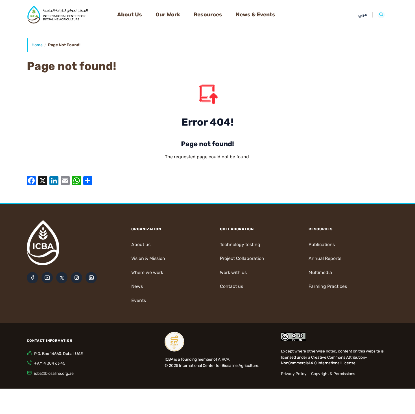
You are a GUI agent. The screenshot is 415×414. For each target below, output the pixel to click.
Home (37, 45)
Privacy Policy (294, 373)
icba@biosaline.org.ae (54, 373)
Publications (322, 244)
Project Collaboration (242, 258)
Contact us (231, 286)
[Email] (65, 180)
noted (331, 351)
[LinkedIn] (53, 180)
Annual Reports (325, 258)
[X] (42, 180)
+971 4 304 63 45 (49, 363)
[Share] (87, 180)
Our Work (168, 14)
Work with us (233, 272)
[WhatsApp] (76, 180)
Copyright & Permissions (333, 373)
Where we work (147, 272)
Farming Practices (328, 286)
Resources (208, 14)
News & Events (255, 14)
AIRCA (223, 359)
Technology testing (240, 244)
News (137, 286)
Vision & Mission (148, 258)
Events (138, 300)
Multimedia (320, 272)
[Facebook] (31, 180)
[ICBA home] (67, 14)
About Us (129, 14)
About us (140, 244)
